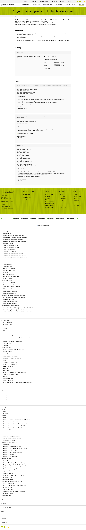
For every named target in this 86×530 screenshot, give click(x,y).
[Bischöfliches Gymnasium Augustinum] (41, 218)
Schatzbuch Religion (22, 108)
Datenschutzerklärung (5, 206)
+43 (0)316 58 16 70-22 (7, 198)
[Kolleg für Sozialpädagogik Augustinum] (50, 218)
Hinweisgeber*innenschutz (7, 208)
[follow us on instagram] (80, 1)
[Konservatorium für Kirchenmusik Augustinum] (71, 218)
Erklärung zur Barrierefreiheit (7, 209)
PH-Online (47, 68)
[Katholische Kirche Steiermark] (84, 1)
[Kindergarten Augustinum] (16, 218)
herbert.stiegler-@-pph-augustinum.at (59, 63)
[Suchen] (67, 1)
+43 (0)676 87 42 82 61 (59, 65)
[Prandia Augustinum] (43, 225)
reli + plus (20, 180)
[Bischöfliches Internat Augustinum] (33, 218)
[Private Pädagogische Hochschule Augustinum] (81, 218)
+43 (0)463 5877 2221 (28, 197)
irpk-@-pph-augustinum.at (28, 199)
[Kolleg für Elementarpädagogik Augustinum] (60, 218)
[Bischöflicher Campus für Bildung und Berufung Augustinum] (6, 218)
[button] (26, 4)
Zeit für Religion (21, 137)
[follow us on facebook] (77, 1)
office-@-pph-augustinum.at (7, 201)
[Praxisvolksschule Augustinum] (24, 218)
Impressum (3, 204)
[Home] (8, 4)
